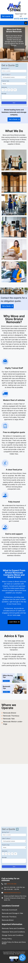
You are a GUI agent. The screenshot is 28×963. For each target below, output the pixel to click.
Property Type (5, 81)
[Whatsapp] (22, 957)
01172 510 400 (20, 19)
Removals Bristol (8, 920)
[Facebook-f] (12, 960)
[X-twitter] (16, 960)
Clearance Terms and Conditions (13, 932)
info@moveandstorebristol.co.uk (12, 892)
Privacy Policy (7, 939)
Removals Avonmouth (9, 910)
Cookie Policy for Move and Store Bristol (14, 943)
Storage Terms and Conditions (12, 935)
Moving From (5, 68)
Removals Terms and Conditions (13, 928)
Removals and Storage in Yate (12, 913)
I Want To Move (5, 74)
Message (3, 93)
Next (14, 102)
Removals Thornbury (9, 917)
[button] (25, 23)
